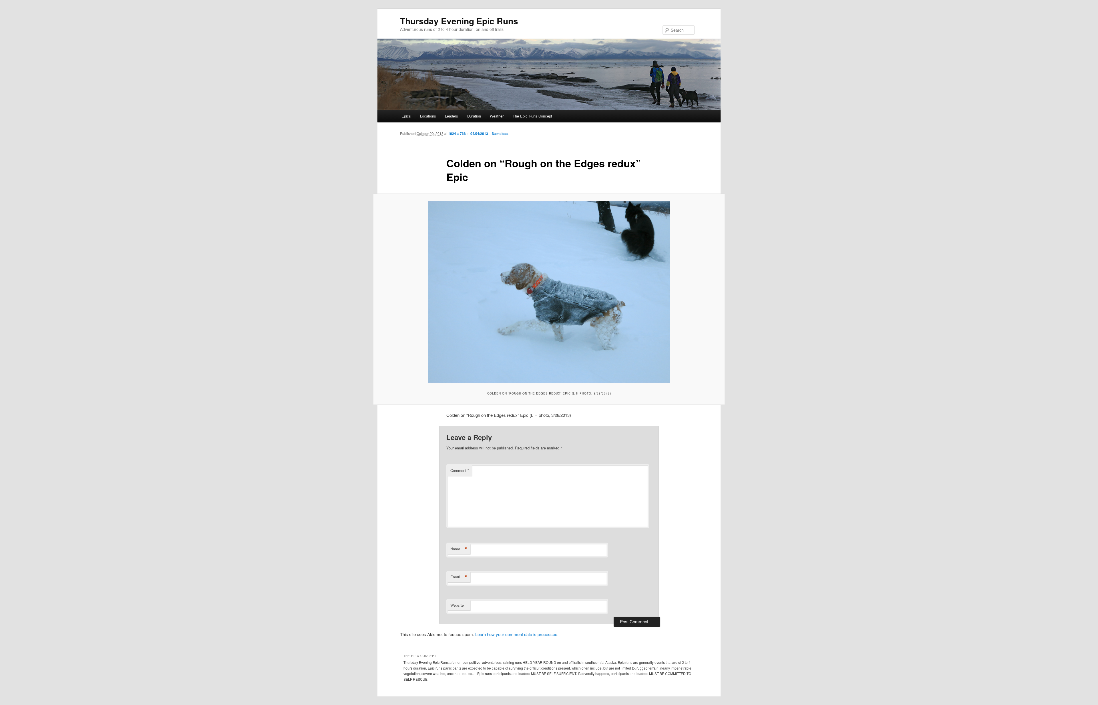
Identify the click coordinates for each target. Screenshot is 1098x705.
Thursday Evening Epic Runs (459, 21)
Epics (406, 116)
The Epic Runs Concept (532, 116)
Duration (474, 116)
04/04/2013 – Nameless (489, 133)
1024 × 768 (457, 133)
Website (457, 605)
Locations (428, 116)
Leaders (451, 116)
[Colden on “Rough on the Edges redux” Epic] (549, 292)
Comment (459, 470)
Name (458, 548)
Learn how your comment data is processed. (516, 634)
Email (458, 576)
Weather (497, 116)
